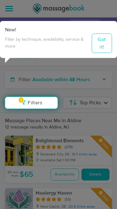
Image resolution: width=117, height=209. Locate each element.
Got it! (102, 43)
